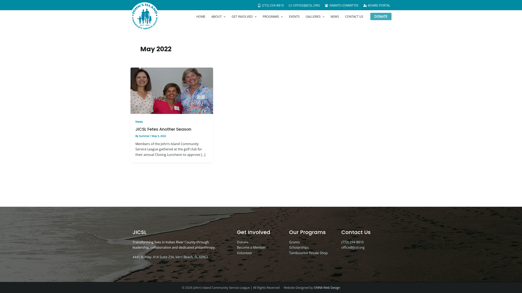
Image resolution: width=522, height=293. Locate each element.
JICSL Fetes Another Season (163, 129)
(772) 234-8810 (352, 242)
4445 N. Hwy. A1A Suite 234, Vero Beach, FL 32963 (170, 257)
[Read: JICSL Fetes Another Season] (171, 90)
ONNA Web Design (327, 287)
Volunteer (244, 253)
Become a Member (251, 247)
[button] (224, 16)
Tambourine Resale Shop (308, 253)
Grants (294, 242)
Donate (242, 242)
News (139, 122)
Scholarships (299, 247)
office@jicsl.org (353, 247)
